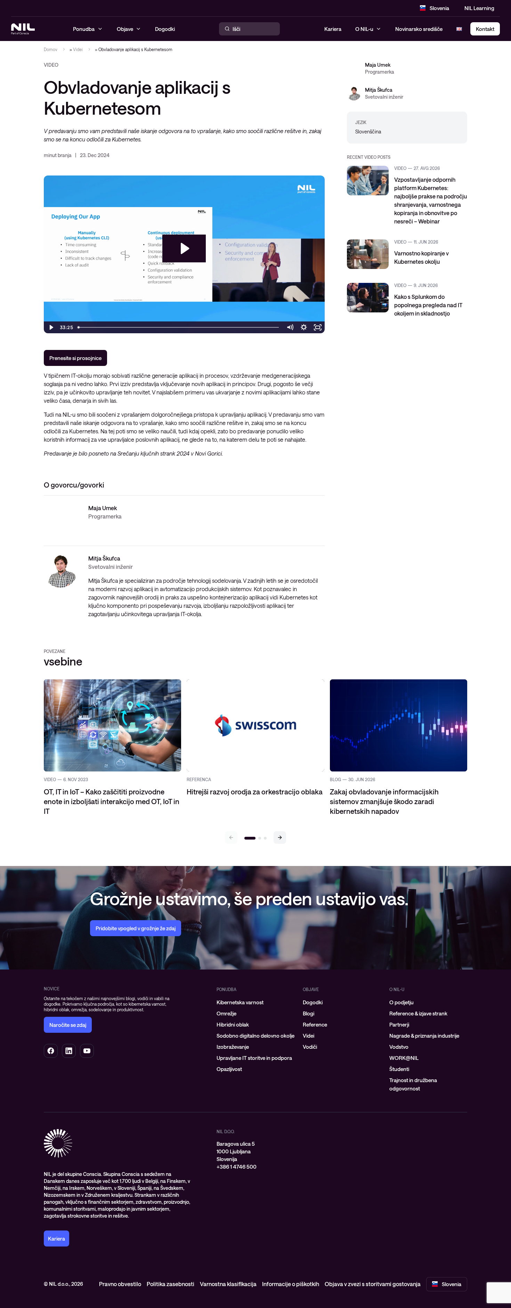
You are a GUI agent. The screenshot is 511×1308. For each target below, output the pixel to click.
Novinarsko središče (419, 29)
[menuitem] (255, 1002)
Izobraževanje (233, 1047)
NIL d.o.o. (226, 1131)
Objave (311, 989)
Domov (50, 49)
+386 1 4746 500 (237, 1166)
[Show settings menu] (304, 327)
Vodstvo (398, 1047)
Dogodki (313, 1002)
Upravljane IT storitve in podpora (254, 1058)
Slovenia (439, 8)
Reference (315, 1024)
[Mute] (290, 327)
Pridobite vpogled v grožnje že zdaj (136, 928)
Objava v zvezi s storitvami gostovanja (373, 1284)
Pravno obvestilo (120, 1284)
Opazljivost (229, 1069)
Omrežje (226, 1013)
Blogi (308, 1013)
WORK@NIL (404, 1058)
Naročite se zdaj (67, 1025)
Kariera (332, 29)
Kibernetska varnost (240, 1002)
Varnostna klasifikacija (228, 1284)
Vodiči (310, 1047)
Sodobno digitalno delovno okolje (255, 1035)
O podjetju (401, 1002)
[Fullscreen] (318, 327)
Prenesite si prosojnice (75, 358)
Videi (78, 49)
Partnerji (399, 1024)
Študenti (399, 1069)
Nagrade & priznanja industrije (424, 1035)
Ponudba (226, 989)
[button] (280, 837)
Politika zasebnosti (170, 1284)
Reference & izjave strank (418, 1013)
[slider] (179, 327)
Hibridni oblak (233, 1024)
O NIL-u (364, 29)
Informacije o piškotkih (290, 1284)
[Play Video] (51, 327)
